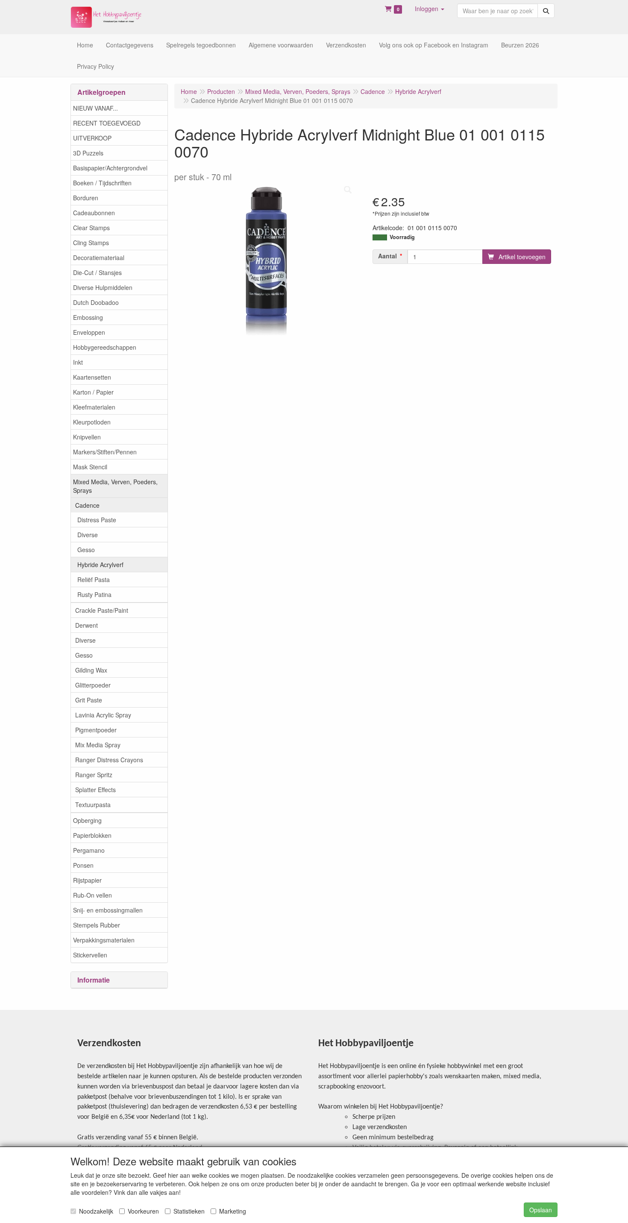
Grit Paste (88, 700)
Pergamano (89, 850)
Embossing (88, 317)
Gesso (86, 549)
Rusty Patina (94, 594)
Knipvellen (87, 437)
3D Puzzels (88, 153)
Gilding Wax (91, 670)
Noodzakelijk (96, 1211)
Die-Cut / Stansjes (97, 272)
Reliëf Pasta (93, 579)
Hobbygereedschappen (104, 347)
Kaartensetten (92, 377)
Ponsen (83, 865)
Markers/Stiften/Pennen (105, 452)
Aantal (387, 256)
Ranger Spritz (93, 774)
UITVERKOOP (92, 138)
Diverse (87, 534)
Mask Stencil (90, 466)
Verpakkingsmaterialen (104, 940)
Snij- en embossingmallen (108, 910)
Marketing (232, 1211)
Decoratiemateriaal (98, 257)
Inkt (78, 362)
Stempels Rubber (96, 925)
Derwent (86, 625)
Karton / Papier (93, 392)
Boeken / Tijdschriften (102, 182)
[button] (429, 8)
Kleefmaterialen (94, 407)
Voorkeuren (143, 1211)
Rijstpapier (87, 880)
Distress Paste (96, 519)
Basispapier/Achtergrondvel (110, 168)
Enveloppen (89, 332)
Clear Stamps (91, 227)
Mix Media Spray (97, 744)
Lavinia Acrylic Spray (103, 715)
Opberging (87, 820)
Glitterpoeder (93, 685)
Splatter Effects (95, 789)
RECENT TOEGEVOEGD (107, 123)
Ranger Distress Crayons (109, 759)
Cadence (87, 505)
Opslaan (540, 1209)
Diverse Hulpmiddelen (102, 287)
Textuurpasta (93, 804)
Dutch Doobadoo (96, 302)
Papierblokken (92, 835)
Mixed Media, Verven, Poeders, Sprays (115, 485)
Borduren (85, 197)
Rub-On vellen (92, 895)
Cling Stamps (91, 242)
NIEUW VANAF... (95, 108)
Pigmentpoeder (96, 730)
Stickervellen (90, 955)
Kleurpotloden (92, 422)
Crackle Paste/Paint (101, 610)
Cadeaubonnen (94, 212)
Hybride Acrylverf (100, 564)
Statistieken (189, 1211)
